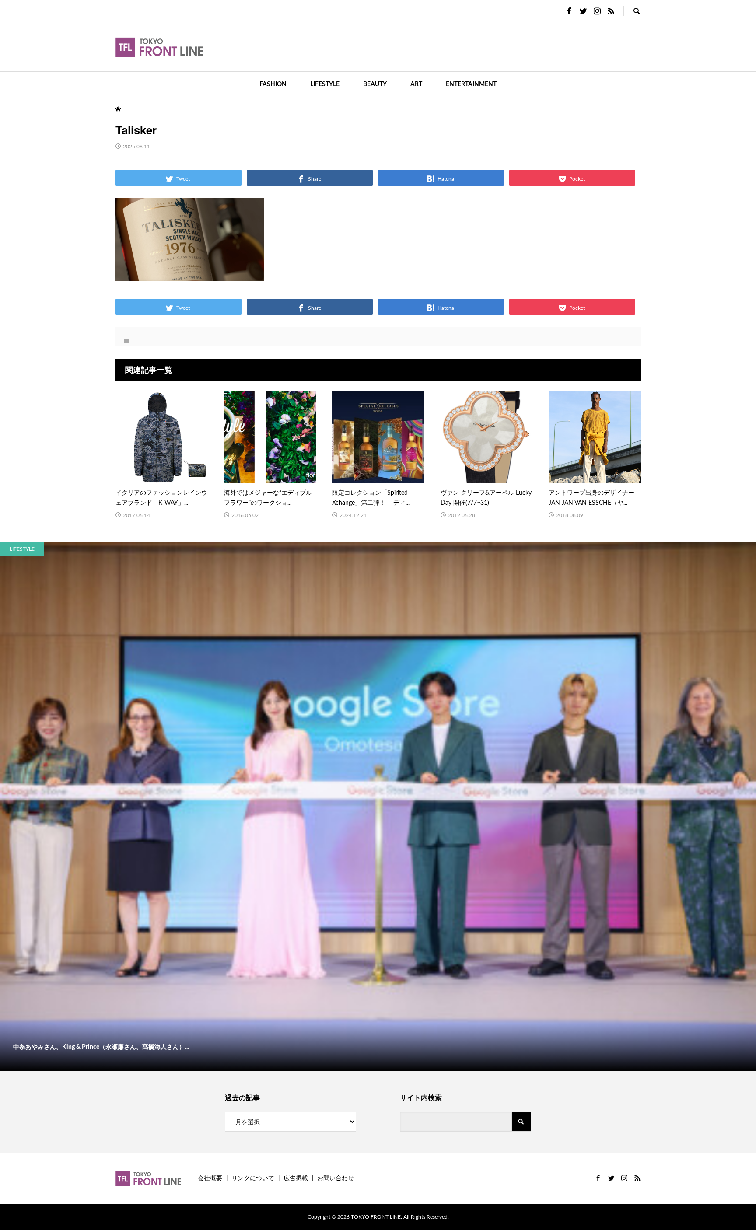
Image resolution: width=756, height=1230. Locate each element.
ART (416, 84)
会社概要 (210, 1178)
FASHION (273, 84)
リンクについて (252, 1178)
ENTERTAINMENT (471, 84)
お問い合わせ (335, 1178)
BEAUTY (375, 84)
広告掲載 (296, 1178)
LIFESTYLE (325, 84)
